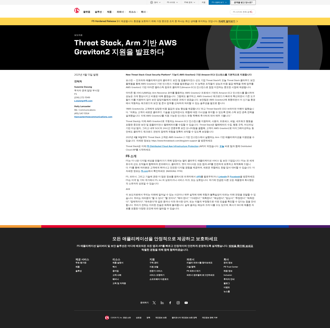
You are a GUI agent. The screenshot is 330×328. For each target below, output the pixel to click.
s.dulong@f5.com (83, 101)
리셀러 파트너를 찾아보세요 (199, 262)
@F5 (198, 176)
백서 (115, 267)
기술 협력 (191, 267)
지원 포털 (154, 267)
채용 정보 (228, 271)
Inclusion (228, 275)
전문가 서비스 (156, 271)
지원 (203, 2)
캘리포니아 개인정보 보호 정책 (184, 318)
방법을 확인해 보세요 (241, 246)
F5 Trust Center (231, 267)
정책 (148, 318)
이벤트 (227, 287)
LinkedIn (222, 176)
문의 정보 (228, 262)
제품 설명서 (118, 262)
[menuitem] (155, 2)
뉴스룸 (227, 291)
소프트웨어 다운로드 (159, 279)
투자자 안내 (229, 279)
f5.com (144, 171)
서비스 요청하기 (157, 275)
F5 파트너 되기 (193, 271)
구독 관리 (154, 262)
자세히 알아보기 (226, 21)
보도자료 (78, 35)
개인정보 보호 (161, 318)
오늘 (222, 146)
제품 (78, 267)
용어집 (116, 271)
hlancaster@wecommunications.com (93, 117)
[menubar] (165, 2)
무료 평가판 (81, 262)
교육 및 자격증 (119, 283)
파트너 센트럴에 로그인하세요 (200, 275)
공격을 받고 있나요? (243, 2)
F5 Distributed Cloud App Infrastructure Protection (173, 146)
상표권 (138, 318)
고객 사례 (117, 275)
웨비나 (116, 279)
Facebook (235, 176)
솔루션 (79, 271)
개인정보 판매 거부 (209, 318)
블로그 (227, 283)
